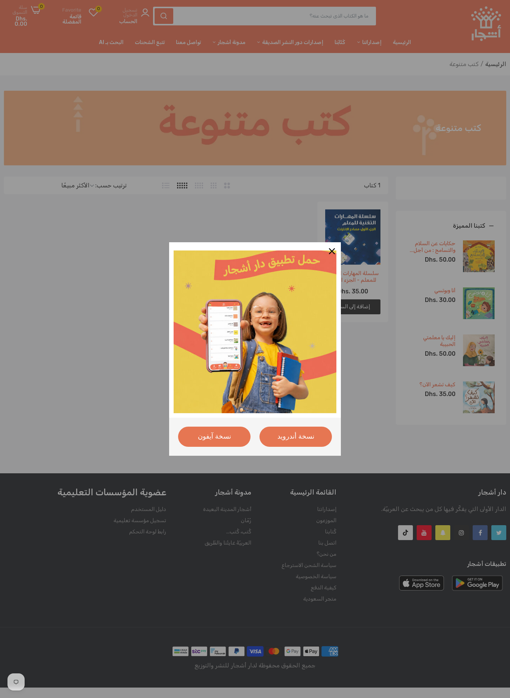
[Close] (332, 251)
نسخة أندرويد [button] (295, 436)
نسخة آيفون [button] (214, 436)
